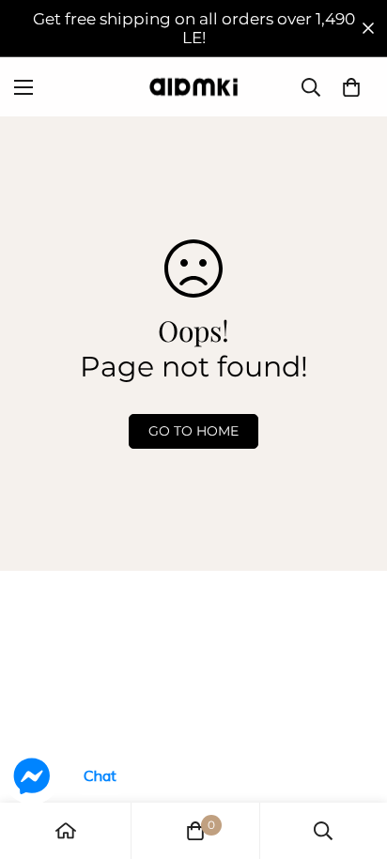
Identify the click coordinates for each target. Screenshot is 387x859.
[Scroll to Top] (353, 759)
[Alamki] (193, 86)
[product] (65, 831)
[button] (351, 87)
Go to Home (193, 430)
